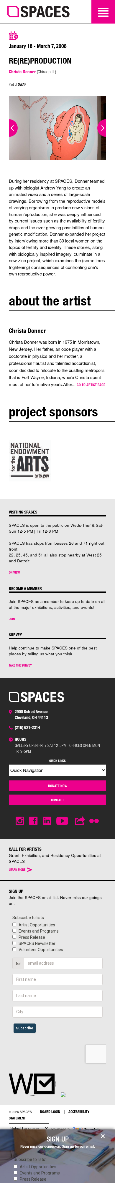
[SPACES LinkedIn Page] (47, 821)
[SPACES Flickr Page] (95, 817)
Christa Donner (22, 71)
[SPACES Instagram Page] (20, 821)
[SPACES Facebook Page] (33, 821)
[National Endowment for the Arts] (30, 460)
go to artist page (91, 384)
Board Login (50, 1111)
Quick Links (57, 760)
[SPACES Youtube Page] (63, 821)
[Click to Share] (80, 821)
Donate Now (57, 785)
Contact (57, 799)
